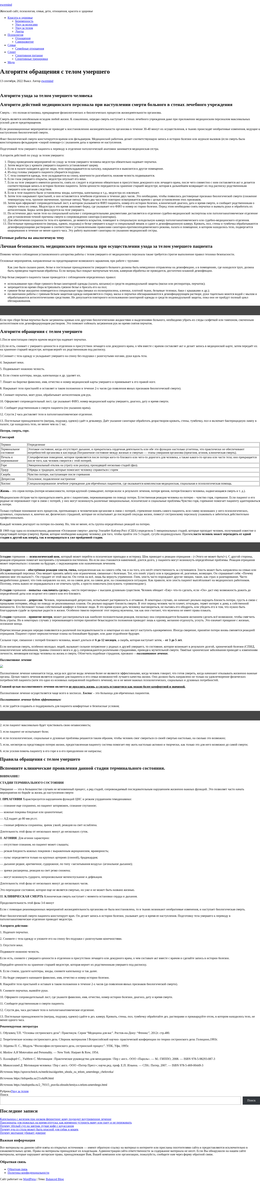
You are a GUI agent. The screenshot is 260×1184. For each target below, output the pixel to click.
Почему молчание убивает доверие (23, 1132)
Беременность (24, 21)
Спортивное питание (29, 55)
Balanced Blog (55, 1179)
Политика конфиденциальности (28, 1172)
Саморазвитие (24, 41)
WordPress (29, 1179)
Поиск (4, 1094)
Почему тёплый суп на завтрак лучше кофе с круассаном (37, 1126)
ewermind (6, 4)
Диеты (19, 31)
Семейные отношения (29, 48)
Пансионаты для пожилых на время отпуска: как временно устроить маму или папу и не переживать (66, 1122)
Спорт (12, 52)
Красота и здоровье (20, 17)
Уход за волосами (26, 24)
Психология (15, 34)
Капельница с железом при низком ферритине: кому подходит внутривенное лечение (55, 1119)
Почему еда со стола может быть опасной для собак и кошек (39, 1129)
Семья (12, 45)
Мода (11, 62)
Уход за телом (24, 28)
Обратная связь (17, 1169)
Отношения (22, 38)
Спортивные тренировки (31, 58)
